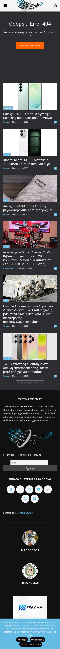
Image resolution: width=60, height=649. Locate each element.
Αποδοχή (22, 639)
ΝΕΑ (6, 200)
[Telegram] (39, 489)
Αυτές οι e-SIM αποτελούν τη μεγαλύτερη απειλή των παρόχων (27, 208)
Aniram (6, 122)
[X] (25, 499)
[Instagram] (29, 489)
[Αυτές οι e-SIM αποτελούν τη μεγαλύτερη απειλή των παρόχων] (30, 188)
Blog (6, 246)
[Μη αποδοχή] (56, 633)
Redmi (6, 154)
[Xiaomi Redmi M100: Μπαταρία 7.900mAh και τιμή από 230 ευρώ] (30, 142)
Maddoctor (30, 550)
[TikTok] (48, 489)
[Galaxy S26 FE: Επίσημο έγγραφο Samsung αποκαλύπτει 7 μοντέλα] (30, 96)
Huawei (7, 358)
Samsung (8, 108)
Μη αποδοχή (37, 639)
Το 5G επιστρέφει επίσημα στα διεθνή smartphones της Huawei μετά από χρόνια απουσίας (26, 368)
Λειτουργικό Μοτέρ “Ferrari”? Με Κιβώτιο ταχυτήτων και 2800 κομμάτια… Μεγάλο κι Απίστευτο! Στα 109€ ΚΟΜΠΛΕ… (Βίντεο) (27, 258)
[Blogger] (11, 489)
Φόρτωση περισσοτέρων (29, 382)
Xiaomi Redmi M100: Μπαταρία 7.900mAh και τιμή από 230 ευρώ (27, 162)
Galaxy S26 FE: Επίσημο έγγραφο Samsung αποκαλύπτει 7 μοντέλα (27, 116)
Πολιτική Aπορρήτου (31, 644)
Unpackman (8, 268)
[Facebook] (20, 489)
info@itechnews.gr (24, 512)
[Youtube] (35, 499)
